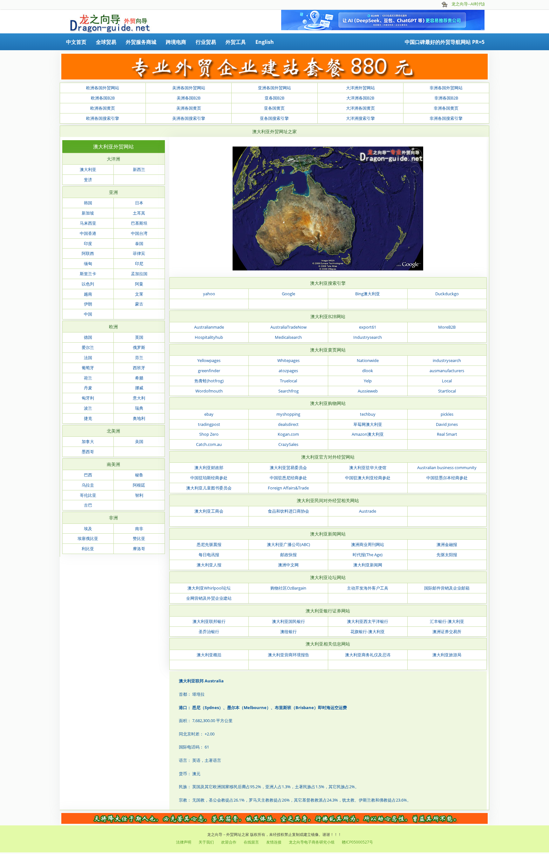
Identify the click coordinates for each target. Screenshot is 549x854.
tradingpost (209, 424)
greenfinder (209, 370)
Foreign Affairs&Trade (288, 488)
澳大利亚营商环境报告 (288, 655)
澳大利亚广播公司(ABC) (288, 544)
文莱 (139, 294)
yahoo (209, 294)
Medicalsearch (288, 337)
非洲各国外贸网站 (446, 88)
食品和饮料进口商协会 (288, 511)
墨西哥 (88, 451)
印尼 (139, 263)
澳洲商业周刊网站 (367, 544)
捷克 (88, 418)
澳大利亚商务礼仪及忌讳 (367, 655)
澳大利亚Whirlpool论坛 (209, 588)
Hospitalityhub (209, 337)
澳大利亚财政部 (208, 467)
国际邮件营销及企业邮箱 (447, 588)
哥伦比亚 (88, 495)
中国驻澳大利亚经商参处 (367, 478)
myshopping (288, 414)
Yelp (368, 381)
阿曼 (139, 284)
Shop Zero (209, 434)
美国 (139, 441)
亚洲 (113, 192)
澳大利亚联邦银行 (209, 621)
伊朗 (88, 304)
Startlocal (447, 391)
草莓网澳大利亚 (367, 424)
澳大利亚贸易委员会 (288, 467)
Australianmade (209, 327)
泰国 (139, 243)
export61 (367, 327)
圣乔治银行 (209, 631)
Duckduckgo (447, 294)
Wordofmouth (209, 391)
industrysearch (447, 360)
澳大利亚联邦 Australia (201, 681)
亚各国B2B (274, 98)
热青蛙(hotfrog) (209, 381)
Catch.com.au (209, 444)
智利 (139, 495)
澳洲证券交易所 (446, 631)
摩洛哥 (139, 548)
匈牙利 (88, 398)
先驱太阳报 (447, 554)
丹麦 (88, 388)
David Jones (447, 424)
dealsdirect (288, 424)
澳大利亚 (88, 169)
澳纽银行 (288, 631)
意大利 (139, 398)
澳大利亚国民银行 (288, 621)
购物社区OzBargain (288, 588)
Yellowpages (208, 360)
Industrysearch (367, 337)
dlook (367, 370)
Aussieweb (368, 391)
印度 (88, 243)
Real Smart (447, 434)
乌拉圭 (88, 485)
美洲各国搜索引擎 (188, 118)
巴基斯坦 (139, 223)
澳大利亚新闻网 (367, 565)
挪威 (139, 388)
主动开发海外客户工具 (367, 588)
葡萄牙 (88, 368)
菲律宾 (139, 253)
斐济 (88, 179)
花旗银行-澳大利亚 (367, 631)
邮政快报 (288, 554)
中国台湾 (139, 233)
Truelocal (288, 381)
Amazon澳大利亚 (368, 434)
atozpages (288, 370)
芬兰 (139, 357)
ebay (209, 414)
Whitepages (288, 360)
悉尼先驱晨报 (209, 544)
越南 (88, 294)
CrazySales (288, 444)
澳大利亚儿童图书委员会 (209, 488)
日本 (139, 203)
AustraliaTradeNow (288, 327)
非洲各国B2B (446, 98)
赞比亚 (139, 538)
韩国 (88, 203)
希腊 (139, 378)
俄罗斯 (139, 347)
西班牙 (139, 368)
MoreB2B (447, 327)
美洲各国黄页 (188, 108)
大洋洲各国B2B (360, 98)
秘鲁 (139, 475)
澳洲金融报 (447, 544)
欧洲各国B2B (103, 98)
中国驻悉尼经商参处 (288, 478)
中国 (88, 314)
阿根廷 (139, 485)
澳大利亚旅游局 (446, 655)
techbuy (368, 414)
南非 (139, 528)
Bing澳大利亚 (367, 294)
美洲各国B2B (188, 98)
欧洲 (113, 327)
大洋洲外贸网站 (360, 88)
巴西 (88, 475)
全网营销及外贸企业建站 (209, 598)
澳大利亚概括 (209, 655)
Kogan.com (288, 434)
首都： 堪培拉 (192, 694)
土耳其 (139, 213)
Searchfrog (288, 391)
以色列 (88, 284)
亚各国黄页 (274, 108)
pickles (447, 414)
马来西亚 (88, 223)
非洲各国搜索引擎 (446, 118)
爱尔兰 (88, 347)
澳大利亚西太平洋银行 (367, 621)
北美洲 (113, 431)
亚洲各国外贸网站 (274, 88)
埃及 (88, 528)
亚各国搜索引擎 (274, 118)
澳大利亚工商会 (208, 511)
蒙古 (139, 304)
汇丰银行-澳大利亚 (447, 621)
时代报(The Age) (368, 554)
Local (447, 381)
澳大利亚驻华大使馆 (367, 467)
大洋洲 (113, 159)
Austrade (367, 511)
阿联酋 (88, 253)
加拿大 (88, 441)
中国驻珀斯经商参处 (208, 478)
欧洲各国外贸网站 (102, 88)
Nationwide (368, 360)
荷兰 (88, 378)
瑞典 (139, 408)
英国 (139, 337)
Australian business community (447, 467)
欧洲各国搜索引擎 (102, 118)
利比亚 (88, 548)
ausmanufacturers (447, 370)
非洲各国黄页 (446, 108)
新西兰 (139, 169)
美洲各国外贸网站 (188, 88)
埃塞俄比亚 (88, 538)
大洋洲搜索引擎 (360, 118)
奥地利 (139, 418)
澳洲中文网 (288, 565)
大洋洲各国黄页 (360, 108)
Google (288, 294)
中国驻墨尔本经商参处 (447, 478)
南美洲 (113, 464)
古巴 (88, 505)
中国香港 (88, 233)
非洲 (113, 518)
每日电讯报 (209, 554)
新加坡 (88, 213)
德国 (88, 337)
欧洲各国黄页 (102, 108)
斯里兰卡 (88, 274)
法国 (88, 357)
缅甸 (88, 263)
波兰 (88, 408)
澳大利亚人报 (209, 565)
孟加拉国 (139, 274)
